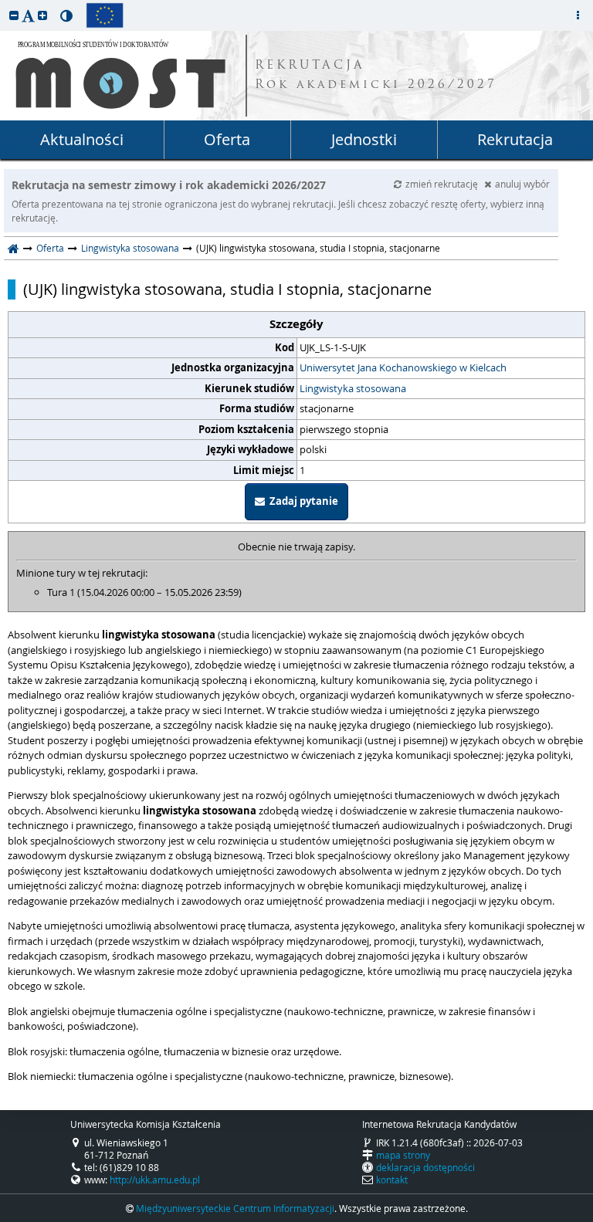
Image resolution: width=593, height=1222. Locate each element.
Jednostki (364, 139)
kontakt (392, 1179)
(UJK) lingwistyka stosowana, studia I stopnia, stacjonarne (227, 289)
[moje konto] (577, 15)
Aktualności (82, 139)
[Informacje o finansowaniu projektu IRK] (104, 15)
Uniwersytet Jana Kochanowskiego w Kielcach (403, 367)
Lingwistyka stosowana (130, 248)
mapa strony (403, 1155)
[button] (14, 15)
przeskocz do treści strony (4, 4)
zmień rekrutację (442, 184)
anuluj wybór (522, 184)
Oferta (227, 139)
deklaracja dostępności (425, 1167)
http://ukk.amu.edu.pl (155, 1179)
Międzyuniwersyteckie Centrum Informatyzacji (235, 1208)
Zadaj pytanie (301, 501)
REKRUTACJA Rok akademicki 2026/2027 (376, 75)
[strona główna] (13, 248)
